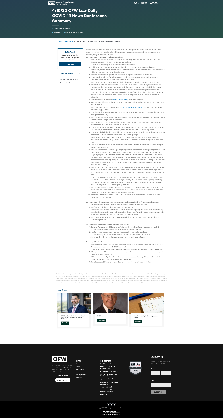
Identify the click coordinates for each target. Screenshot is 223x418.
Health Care (69, 41)
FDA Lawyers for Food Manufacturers (107, 367)
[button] (79, 74)
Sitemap (122, 408)
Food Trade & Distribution (109, 371)
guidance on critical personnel (131, 107)
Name (153, 369)
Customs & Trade (106, 387)
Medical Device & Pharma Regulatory (109, 383)
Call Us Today (63, 375)
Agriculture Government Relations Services (108, 375)
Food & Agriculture (106, 364)
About (78, 366)
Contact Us (70, 64)
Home (61, 41)
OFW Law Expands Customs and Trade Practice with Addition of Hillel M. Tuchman (73, 318)
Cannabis (103, 394)
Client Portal (80, 377)
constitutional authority (120, 100)
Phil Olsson (100, 316)
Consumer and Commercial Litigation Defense (109, 390)
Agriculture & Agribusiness (109, 379)
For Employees (81, 375)
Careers (79, 372)
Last (163, 376)
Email (152, 381)
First (152, 376)
